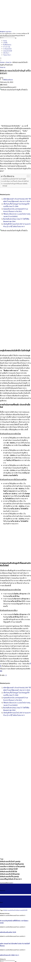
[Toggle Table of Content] (27, 176)
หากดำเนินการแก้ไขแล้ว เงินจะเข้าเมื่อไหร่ (15, 181)
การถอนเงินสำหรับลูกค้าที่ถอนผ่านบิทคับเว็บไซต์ (14, 184)
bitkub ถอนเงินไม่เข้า (9, 910)
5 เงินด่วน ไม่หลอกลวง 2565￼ (9, 893)
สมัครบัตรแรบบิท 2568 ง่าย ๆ (9, 955)
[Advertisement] (15, 15)
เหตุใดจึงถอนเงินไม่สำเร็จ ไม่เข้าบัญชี (14, 179)
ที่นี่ (1, 671)
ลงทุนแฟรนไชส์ (7, 51)
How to (8, 62)
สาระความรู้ (6, 47)
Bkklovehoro (8, 79)
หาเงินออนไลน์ (7, 49)
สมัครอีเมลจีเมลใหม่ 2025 (8, 932)
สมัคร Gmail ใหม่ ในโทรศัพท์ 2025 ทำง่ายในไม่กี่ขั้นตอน (15, 944)
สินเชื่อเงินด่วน (7, 45)
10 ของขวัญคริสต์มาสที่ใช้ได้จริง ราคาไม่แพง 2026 (14, 921)
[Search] (0, 60)
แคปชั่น (5, 43)
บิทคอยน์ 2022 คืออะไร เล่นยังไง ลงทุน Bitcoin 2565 (14, 906)
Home (5, 41)
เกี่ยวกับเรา (6, 53)
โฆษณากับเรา (7, 55)
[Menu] (0, 58)
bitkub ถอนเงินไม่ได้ (21, 910)
